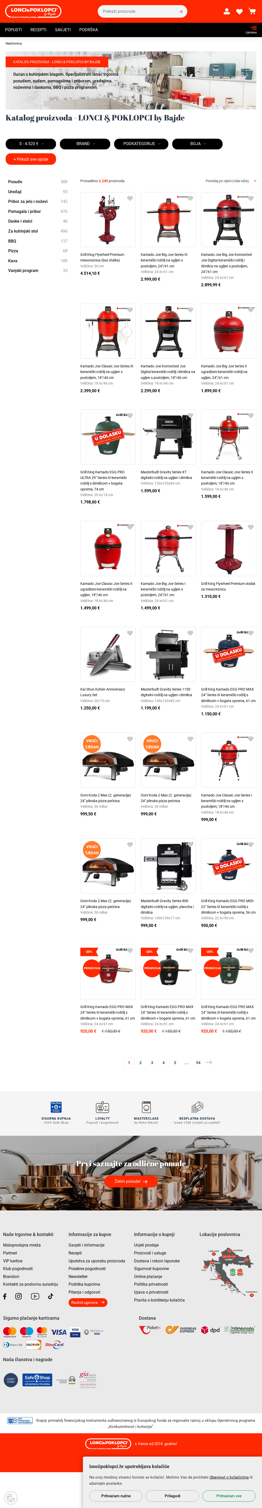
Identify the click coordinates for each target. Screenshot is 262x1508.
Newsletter (78, 1276)
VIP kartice (12, 1261)
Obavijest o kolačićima (229, 1477)
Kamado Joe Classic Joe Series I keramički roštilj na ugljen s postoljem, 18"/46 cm (226, 801)
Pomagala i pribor (38, 211)
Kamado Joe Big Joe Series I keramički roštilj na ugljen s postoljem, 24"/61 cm (163, 589)
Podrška (88, 29)
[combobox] (231, 181)
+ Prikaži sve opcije (31, 159)
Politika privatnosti (151, 1284)
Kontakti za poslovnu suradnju (30, 1284)
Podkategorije (139, 143)
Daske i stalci (38, 221)
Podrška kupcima (84, 1284)
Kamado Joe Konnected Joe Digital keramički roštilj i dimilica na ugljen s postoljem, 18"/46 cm (168, 372)
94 (198, 1063)
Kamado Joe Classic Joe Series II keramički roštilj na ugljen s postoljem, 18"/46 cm (227, 478)
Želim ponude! (127, 1181)
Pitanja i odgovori (84, 1292)
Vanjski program (38, 270)
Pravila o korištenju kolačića (159, 1300)
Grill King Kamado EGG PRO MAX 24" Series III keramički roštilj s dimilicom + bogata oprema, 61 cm (228, 695)
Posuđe (38, 181)
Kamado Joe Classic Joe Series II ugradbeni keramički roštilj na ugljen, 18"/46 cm (106, 589)
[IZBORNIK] (250, 28)
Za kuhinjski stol (38, 231)
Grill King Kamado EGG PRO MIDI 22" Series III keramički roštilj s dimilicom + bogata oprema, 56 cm (228, 906)
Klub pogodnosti (18, 1268)
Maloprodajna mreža (22, 1245)
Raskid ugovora (84, 1302)
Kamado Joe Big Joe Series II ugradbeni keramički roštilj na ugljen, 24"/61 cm (224, 372)
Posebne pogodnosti (87, 1268)
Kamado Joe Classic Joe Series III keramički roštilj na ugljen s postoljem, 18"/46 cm (106, 372)
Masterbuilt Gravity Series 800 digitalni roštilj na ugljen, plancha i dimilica (167, 906)
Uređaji (38, 191)
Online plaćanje (148, 1276)
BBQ (38, 241)
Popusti (13, 29)
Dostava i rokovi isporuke (157, 1261)
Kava (38, 260)
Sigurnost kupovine (151, 1268)
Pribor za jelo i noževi (38, 201)
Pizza (38, 250)
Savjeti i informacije (86, 1245)
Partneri (10, 1253)
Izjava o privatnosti (151, 1292)
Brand (83, 143)
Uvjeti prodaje (146, 1245)
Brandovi (11, 1276)
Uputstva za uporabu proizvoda (97, 1261)
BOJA (195, 143)
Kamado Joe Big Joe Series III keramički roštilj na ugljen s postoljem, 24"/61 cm (164, 260)
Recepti (38, 29)
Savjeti (63, 29)
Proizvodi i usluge (150, 1253)
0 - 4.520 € (28, 143)
